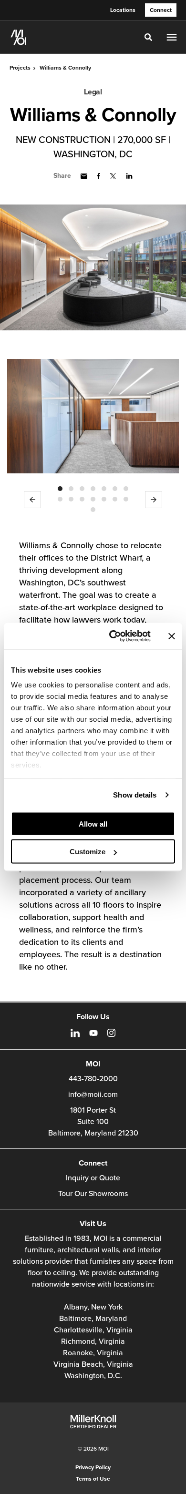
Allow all (93, 823)
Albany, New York (93, 1307)
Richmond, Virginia (93, 1341)
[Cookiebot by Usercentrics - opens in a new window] (113, 636)
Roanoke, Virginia (93, 1353)
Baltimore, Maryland (93, 1318)
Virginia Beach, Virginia (93, 1364)
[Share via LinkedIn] (129, 176)
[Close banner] (171, 636)
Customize (87, 852)
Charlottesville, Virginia (93, 1330)
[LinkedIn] (75, 1033)
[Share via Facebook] (98, 176)
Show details (134, 795)
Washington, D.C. (93, 1376)
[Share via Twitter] (113, 176)
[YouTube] (93, 1033)
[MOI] (19, 37)
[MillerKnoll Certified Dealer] (93, 1421)
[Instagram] (111, 1033)
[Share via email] (84, 176)
